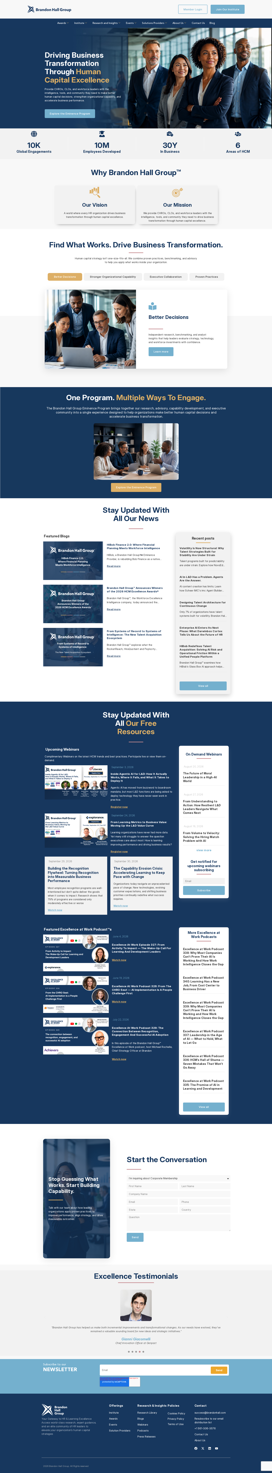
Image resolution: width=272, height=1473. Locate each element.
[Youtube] (216, 1448)
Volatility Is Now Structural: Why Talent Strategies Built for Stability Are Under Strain (202, 552)
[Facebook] (196, 1448)
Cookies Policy (176, 1413)
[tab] (65, 277)
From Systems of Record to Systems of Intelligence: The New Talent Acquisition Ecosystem (134, 635)
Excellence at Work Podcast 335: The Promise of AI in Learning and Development (203, 1084)
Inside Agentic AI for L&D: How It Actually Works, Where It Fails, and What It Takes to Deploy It (140, 777)
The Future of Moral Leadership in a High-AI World (200, 777)
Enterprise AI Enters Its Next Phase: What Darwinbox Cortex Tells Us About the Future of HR (201, 631)
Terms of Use (176, 1424)
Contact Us (198, 23)
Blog (212, 23)
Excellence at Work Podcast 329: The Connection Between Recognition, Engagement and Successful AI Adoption (140, 1031)
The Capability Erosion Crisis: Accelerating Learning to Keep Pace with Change (139, 872)
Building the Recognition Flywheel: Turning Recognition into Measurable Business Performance (73, 874)
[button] (44, 1317)
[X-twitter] (203, 1448)
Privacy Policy (176, 1418)
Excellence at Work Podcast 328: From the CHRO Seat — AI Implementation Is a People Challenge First (142, 990)
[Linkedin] (210, 1448)
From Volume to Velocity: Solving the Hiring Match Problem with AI (201, 836)
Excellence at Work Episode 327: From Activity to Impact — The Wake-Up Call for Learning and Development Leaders (141, 948)
